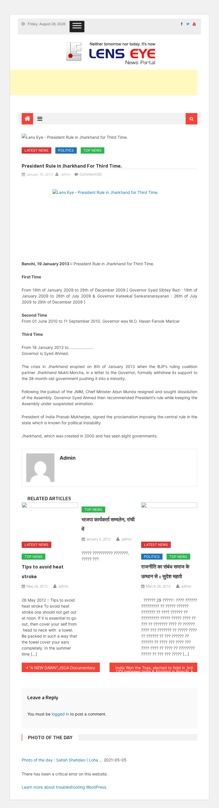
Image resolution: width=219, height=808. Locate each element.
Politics (66, 150)
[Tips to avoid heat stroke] (50, 519)
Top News (93, 150)
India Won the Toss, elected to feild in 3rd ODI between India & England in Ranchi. (154, 668)
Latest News (36, 150)
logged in (60, 713)
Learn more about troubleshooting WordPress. (64, 787)
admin (65, 174)
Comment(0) (91, 174)
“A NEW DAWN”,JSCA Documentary (62, 667)
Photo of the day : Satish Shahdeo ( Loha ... (62, 759)
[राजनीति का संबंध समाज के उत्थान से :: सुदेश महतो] (169, 519)
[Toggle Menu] (77, 26)
